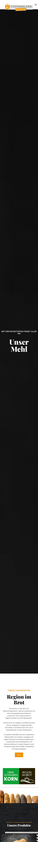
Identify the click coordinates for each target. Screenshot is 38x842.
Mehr (19, 755)
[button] (36, 4)
